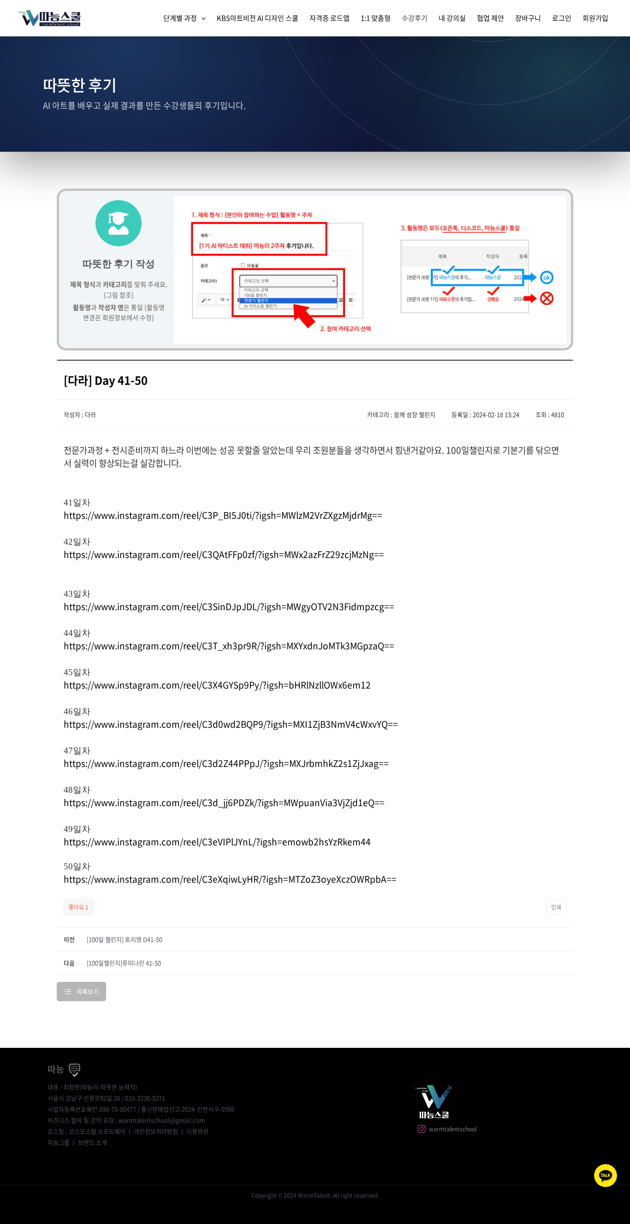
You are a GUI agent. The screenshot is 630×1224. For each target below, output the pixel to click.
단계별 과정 (180, 18)
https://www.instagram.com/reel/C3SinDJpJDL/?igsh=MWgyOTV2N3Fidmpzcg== (229, 606)
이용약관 (197, 1131)
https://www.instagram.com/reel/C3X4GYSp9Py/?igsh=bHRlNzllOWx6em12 (217, 684)
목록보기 (88, 991)
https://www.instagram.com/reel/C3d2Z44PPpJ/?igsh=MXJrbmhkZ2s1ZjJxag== (226, 763)
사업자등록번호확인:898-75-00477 (92, 1109)
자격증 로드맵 (329, 18)
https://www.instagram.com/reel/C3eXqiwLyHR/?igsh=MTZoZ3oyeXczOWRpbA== (230, 879)
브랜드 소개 (92, 1142)
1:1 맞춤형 (376, 18)
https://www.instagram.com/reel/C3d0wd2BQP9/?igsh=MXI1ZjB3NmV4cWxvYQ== (231, 724)
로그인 (561, 18)
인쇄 (556, 907)
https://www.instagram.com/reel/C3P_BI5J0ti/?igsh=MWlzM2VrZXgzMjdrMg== (223, 515)
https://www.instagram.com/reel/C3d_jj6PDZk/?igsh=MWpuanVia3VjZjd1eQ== (224, 802)
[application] (201, 18)
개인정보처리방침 (156, 1131)
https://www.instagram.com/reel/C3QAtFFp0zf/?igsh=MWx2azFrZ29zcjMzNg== (224, 554)
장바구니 (528, 18)
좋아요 (79, 907)
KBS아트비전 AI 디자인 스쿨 (257, 18)
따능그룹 (59, 1142)
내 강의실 (452, 18)
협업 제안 (490, 18)
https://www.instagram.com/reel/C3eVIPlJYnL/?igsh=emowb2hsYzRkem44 (217, 841)
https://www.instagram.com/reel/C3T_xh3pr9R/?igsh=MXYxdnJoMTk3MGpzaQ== (229, 645)
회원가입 (595, 18)
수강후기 (415, 18)
